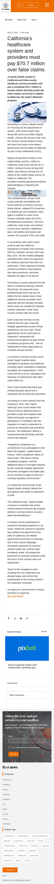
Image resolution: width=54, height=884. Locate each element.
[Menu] (47, 5)
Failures (24, 846)
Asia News (7, 824)
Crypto (46, 846)
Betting (23, 855)
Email (11, 736)
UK (19, 860)
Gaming (35, 855)
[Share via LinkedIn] (21, 618)
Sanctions (6, 794)
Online (21, 851)
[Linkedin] (3, 875)
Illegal (33, 851)
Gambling (6, 784)
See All (44, 631)
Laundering (24, 836)
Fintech (5, 789)
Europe (5, 819)
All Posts (8, 19)
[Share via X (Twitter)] (15, 618)
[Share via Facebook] (8, 618)
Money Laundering (40, 836)
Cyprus (31, 841)
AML (7, 841)
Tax (4, 804)
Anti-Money (10, 855)
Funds (5, 809)
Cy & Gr (5, 814)
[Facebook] (5, 875)
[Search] (19, 5)
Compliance (7, 780)
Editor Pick (21, 19)
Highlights (6, 799)
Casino (8, 860)
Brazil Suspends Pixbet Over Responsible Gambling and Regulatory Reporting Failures (23, 666)
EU (42, 841)
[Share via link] (27, 618)
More (34, 19)
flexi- (10, 767)
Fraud (35, 846)
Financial (19, 841)
